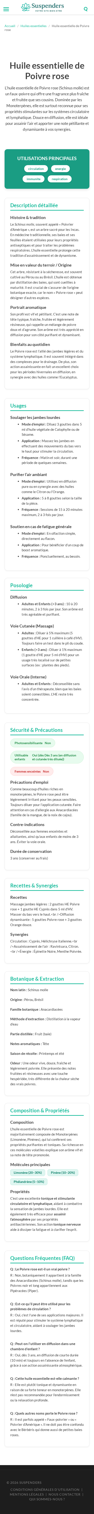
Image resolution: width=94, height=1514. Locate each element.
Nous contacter (65, 1494)
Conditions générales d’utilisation (45, 1489)
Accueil (10, 26)
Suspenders (30, 1482)
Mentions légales (27, 1494)
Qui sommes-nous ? (47, 1499)
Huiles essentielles (34, 26)
